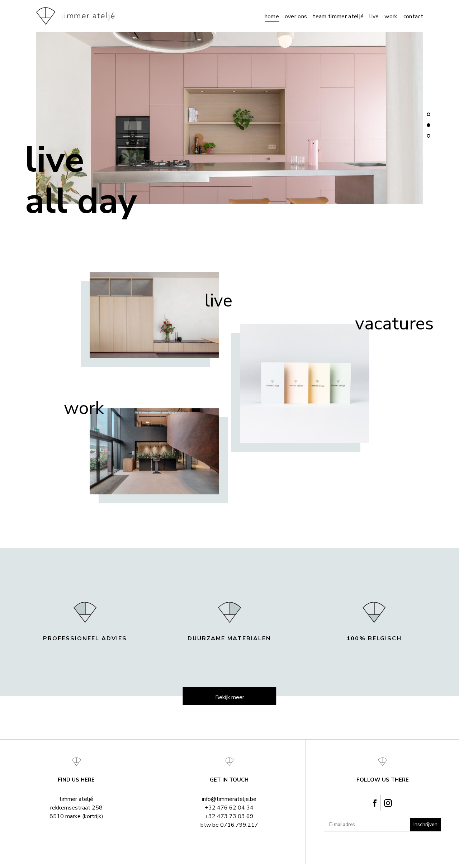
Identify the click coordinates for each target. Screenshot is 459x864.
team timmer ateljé (338, 16)
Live (374, 16)
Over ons (296, 16)
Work (390, 16)
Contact (413, 16)
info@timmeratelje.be (229, 799)
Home (272, 16)
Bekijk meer (229, 697)
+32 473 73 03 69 (229, 816)
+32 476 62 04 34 (229, 808)
